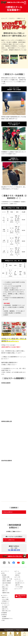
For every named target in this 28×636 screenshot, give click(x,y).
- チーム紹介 (18, 573)
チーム (17, 571)
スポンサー (18, 579)
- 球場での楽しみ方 (5, 610)
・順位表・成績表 (5, 581)
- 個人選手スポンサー (20, 583)
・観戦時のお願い (5, 592)
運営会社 (4, 614)
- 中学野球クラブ (5, 601)
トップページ (5, 571)
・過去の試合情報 (5, 583)
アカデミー (4, 595)
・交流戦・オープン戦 (6, 579)
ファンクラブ (18, 588)
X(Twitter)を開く (7, 512)
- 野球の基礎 (4, 607)
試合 (3, 573)
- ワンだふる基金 (19, 587)
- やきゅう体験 (4, 599)
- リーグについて (5, 605)
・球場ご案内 (4, 589)
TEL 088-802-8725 (14, 550)
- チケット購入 (4, 585)
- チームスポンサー (19, 581)
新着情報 (4, 612)
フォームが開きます (9, 539)
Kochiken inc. (12, 629)
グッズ (17, 577)
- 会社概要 (3, 616)
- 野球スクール (4, 597)
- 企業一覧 (17, 585)
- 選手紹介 (17, 575)
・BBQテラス (4, 590)
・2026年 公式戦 (5, 577)
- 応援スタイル (4, 609)
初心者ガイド (5, 603)
